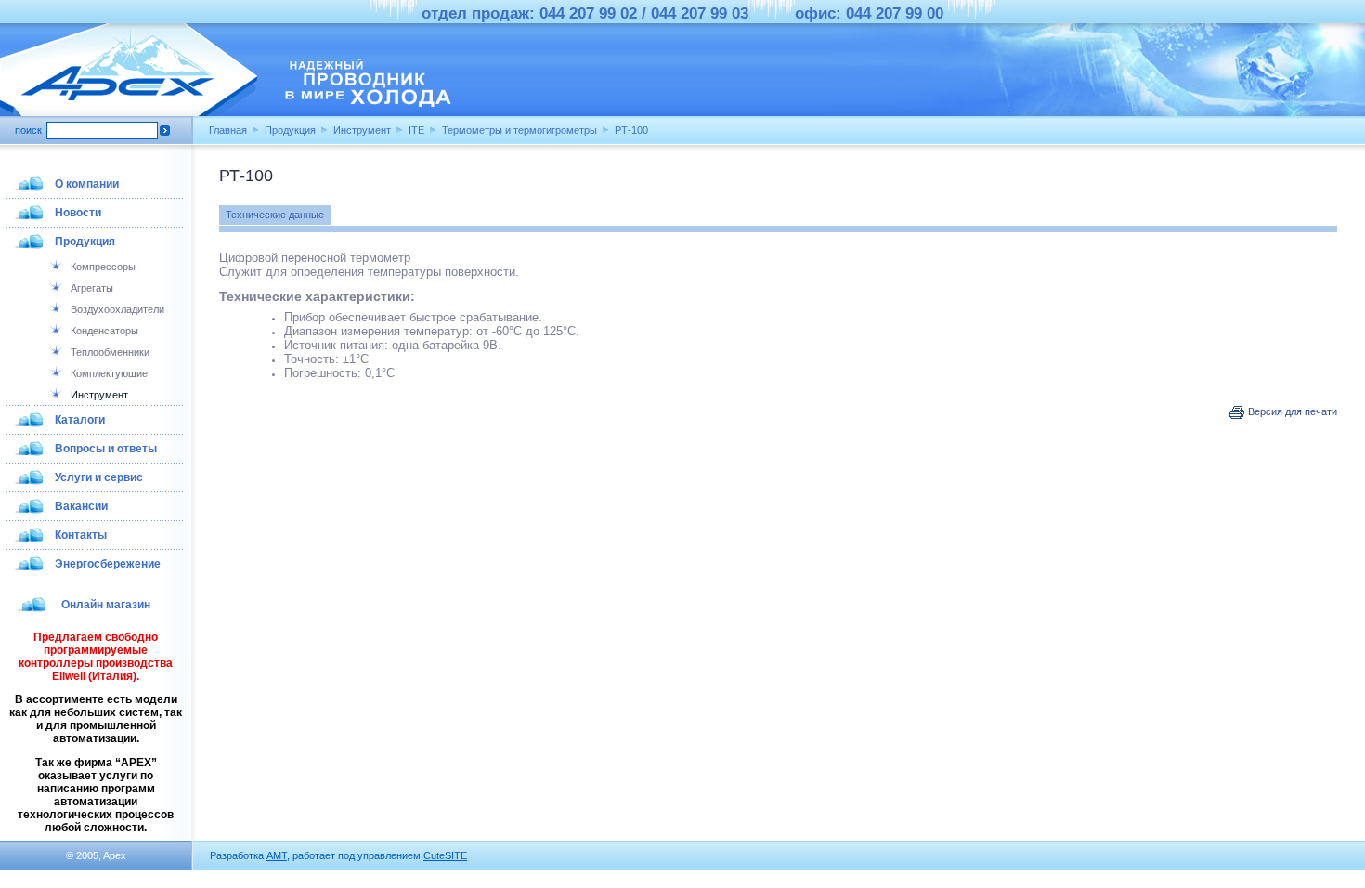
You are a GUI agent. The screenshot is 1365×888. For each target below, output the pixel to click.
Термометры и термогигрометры (519, 130)
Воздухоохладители (117, 309)
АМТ (276, 855)
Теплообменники (110, 352)
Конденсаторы (104, 330)
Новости (78, 212)
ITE (416, 130)
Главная (228, 130)
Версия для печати (1291, 411)
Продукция (290, 130)
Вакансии (81, 506)
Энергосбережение (108, 563)
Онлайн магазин (105, 604)
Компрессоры (103, 266)
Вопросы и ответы (106, 448)
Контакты (81, 535)
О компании (87, 183)
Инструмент (362, 130)
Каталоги (80, 419)
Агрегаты (92, 288)
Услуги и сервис (99, 477)
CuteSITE (445, 855)
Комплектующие (109, 373)
